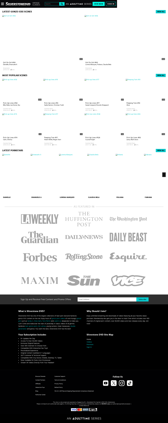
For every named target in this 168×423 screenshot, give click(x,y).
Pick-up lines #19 (51, 103)
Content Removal (84, 405)
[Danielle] (16, 175)
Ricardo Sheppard (102, 105)
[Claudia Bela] (101, 175)
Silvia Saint (37, 321)
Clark (5, 139)
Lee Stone (13, 105)
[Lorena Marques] (73, 175)
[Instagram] (122, 383)
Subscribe (142, 299)
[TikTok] (130, 383)
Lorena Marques (91, 64)
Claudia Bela (107, 64)
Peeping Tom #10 (133, 103)
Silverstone (6, 68)
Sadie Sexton (48, 105)
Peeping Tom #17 (51, 137)
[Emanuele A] (44, 175)
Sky (19, 105)
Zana (128, 139)
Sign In (110, 4)
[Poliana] (129, 175)
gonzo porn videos (58, 318)
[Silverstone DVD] (18, 4)
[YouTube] (106, 383)
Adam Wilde (48, 139)
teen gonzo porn (31, 326)
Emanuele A (13, 64)
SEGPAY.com (106, 404)
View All (160, 11)
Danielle (5, 64)
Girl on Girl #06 (9, 62)
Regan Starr (57, 139)
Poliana (99, 64)
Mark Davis (134, 139)
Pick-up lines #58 (10, 103)
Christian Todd (59, 105)
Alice (128, 105)
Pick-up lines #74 (10, 137)
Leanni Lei (57, 321)
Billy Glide (6, 105)
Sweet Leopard (90, 105)
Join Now (98, 4)
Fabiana (148, 197)
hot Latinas (42, 326)
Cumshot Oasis (7, 108)
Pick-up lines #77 (92, 103)
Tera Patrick (46, 321)
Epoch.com (46, 404)
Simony (9, 139)
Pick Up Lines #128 (92, 137)
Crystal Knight (90, 139)
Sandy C (30, 321)
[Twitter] (114, 383)
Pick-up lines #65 (134, 137)
